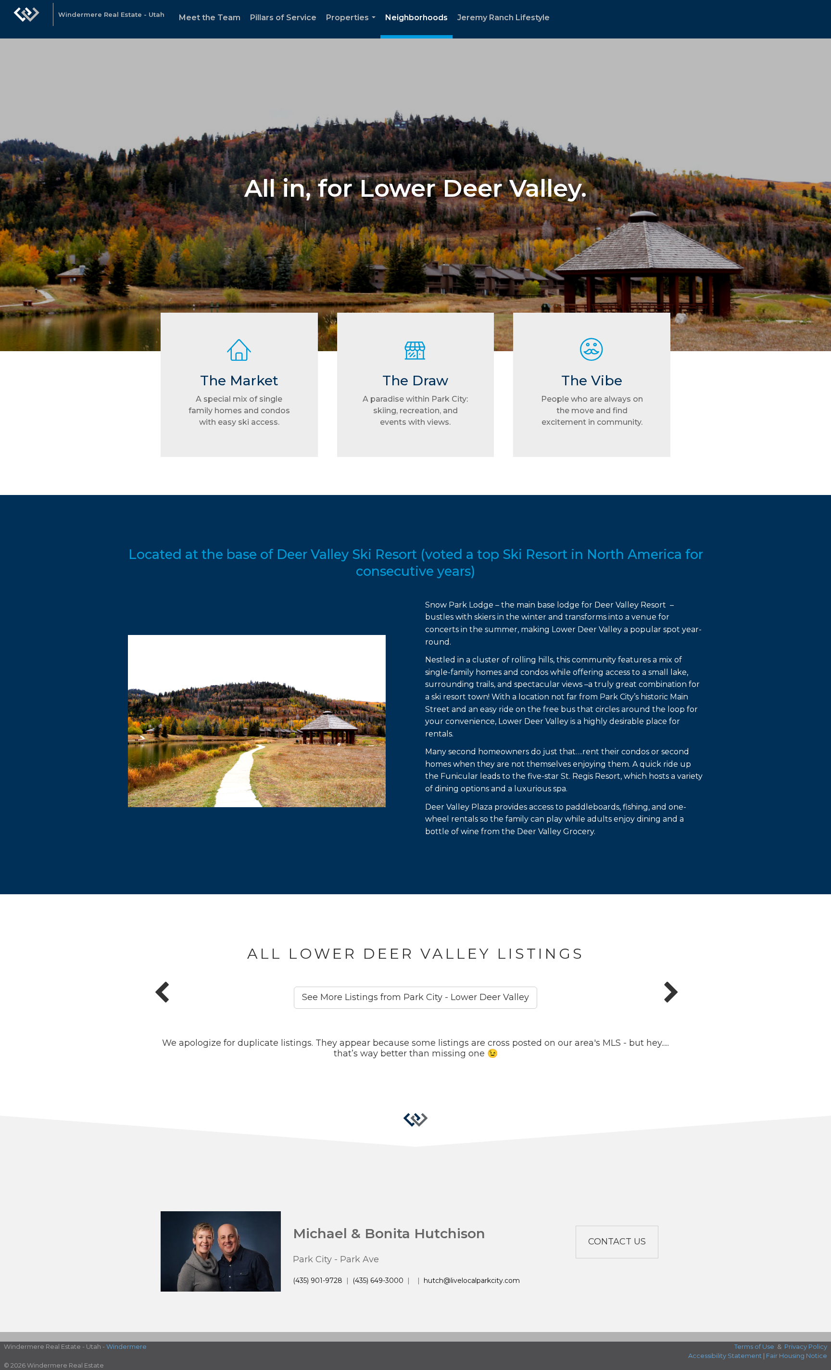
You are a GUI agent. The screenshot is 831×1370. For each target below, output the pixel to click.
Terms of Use (754, 1346)
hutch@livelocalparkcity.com (472, 1280)
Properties (352, 25)
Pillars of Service (283, 17)
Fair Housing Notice (796, 1355)
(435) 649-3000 (378, 1280)
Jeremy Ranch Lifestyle (503, 17)
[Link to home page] (26, 19)
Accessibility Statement (725, 1355)
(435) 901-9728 (317, 1280)
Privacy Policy (805, 1346)
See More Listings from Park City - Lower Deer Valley (415, 997)
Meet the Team (209, 17)
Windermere (126, 1346)
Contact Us (617, 1241)
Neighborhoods (416, 17)
